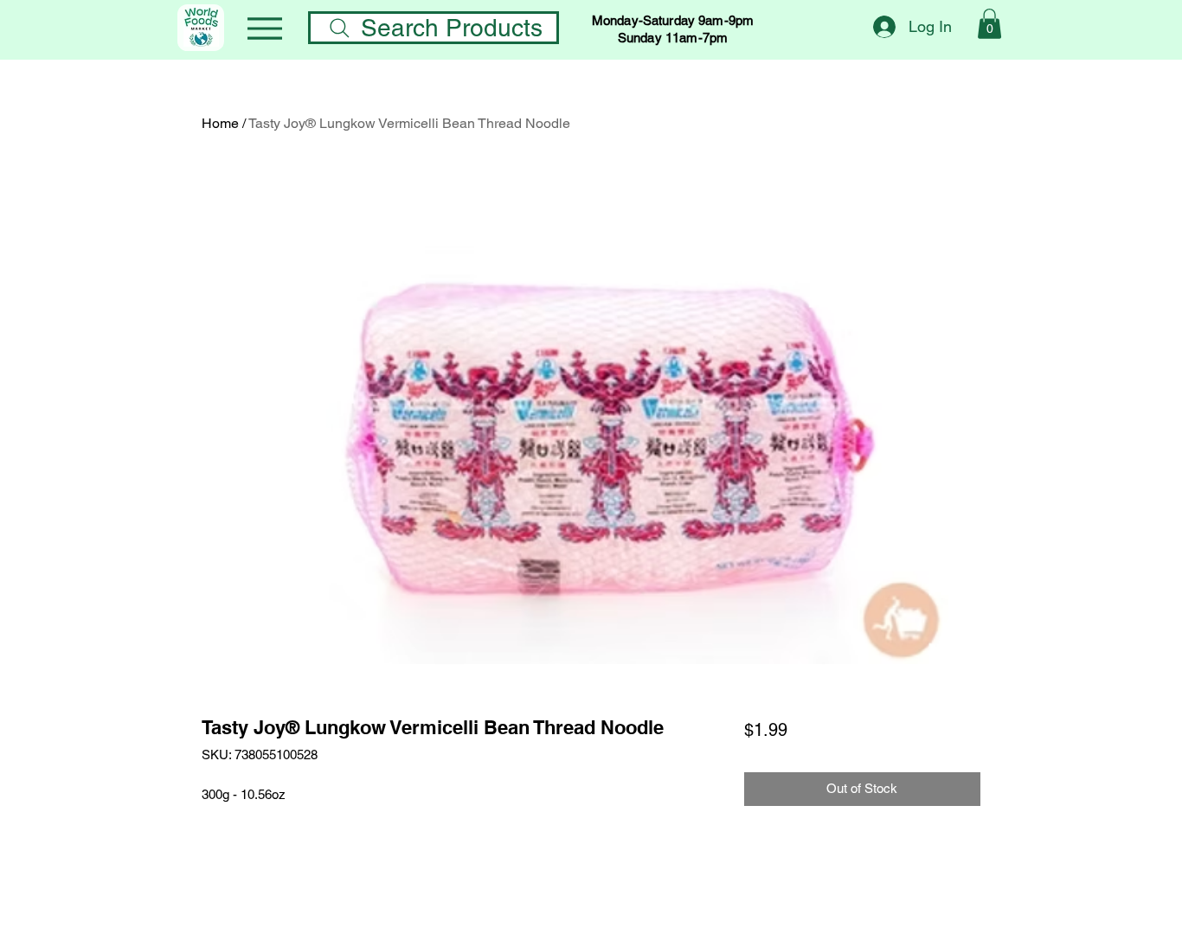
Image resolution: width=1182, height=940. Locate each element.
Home (220, 123)
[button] (989, 24)
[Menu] (264, 28)
